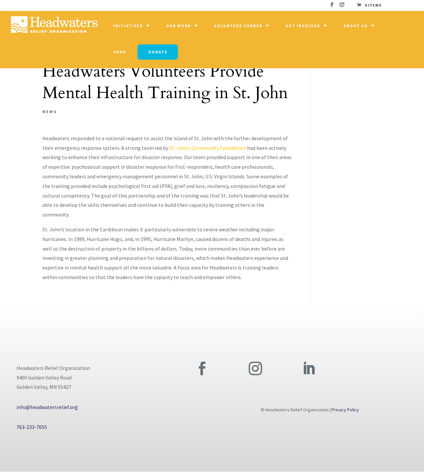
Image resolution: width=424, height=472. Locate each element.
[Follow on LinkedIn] (308, 368)
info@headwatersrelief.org (47, 407)
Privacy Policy (345, 410)
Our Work (178, 25)
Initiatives (128, 25)
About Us (356, 25)
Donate (158, 51)
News (49, 111)
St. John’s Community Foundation (207, 148)
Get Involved (303, 25)
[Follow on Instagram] (255, 368)
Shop (119, 51)
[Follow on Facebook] (202, 368)
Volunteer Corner (238, 25)
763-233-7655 (32, 427)
